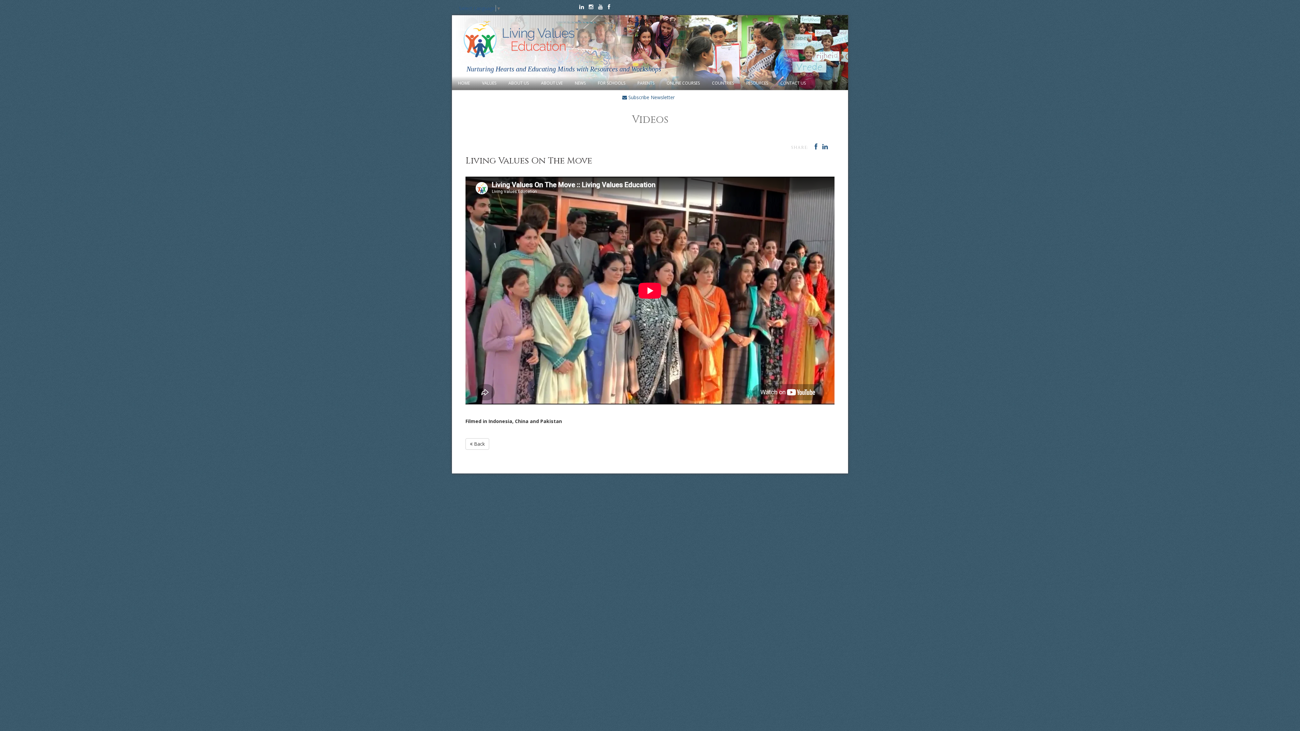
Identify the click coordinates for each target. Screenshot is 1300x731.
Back (479, 444)
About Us (518, 83)
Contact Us (793, 83)
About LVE (552, 83)
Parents (645, 83)
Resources (757, 83)
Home (464, 83)
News (580, 83)
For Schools (611, 83)
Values (489, 83)
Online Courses (683, 83)
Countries (723, 83)
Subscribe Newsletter (651, 97)
